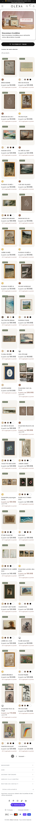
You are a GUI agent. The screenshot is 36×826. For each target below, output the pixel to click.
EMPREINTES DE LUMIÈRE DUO (9, 570)
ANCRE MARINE (6, 388)
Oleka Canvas (14, 820)
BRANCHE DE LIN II (7, 117)
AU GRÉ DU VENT (24, 151)
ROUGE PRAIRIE (23, 675)
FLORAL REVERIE (6, 354)
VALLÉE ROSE (22, 607)
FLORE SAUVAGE (23, 641)
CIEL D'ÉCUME (22, 354)
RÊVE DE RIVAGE (23, 83)
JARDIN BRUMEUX (7, 675)
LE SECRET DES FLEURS (8, 607)
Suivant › (22, 756)
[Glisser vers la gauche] (3, 1)
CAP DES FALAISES (24, 184)
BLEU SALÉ (21, 535)
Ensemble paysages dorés (8, 498)
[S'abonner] (33, 789)
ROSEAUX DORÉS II (24, 252)
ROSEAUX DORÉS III (7, 286)
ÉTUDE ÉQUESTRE (7, 535)
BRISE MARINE (5, 83)
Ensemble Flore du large (7, 710)
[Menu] (2, 6)
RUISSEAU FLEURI (23, 320)
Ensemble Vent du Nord (24, 389)
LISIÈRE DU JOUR (6, 641)
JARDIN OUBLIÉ (23, 464)
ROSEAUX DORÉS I (7, 184)
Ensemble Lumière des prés (26, 570)
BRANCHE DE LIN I (24, 218)
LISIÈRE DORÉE (5, 252)
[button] (27, 6)
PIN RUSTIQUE (22, 117)
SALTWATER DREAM (7, 320)
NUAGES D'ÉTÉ (6, 151)
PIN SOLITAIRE (23, 709)
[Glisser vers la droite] (33, 1)
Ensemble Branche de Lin (26, 427)
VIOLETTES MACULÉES (8, 464)
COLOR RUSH (22, 746)
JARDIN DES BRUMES (8, 218)
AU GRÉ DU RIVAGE (7, 426)
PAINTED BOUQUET (7, 746)
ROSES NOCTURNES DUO (24, 498)
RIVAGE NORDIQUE (24, 286)
